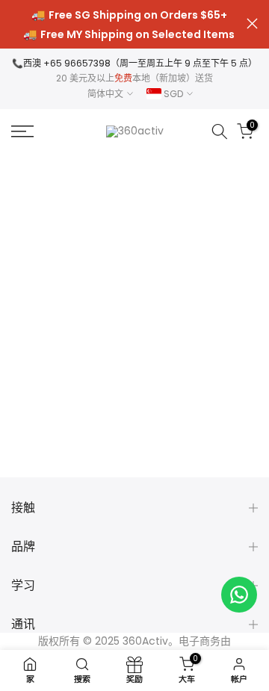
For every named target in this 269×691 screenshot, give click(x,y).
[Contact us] (239, 595)
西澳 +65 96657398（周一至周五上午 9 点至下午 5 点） (140, 63)
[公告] (129, 24)
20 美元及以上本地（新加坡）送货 (134, 78)
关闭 (252, 23)
